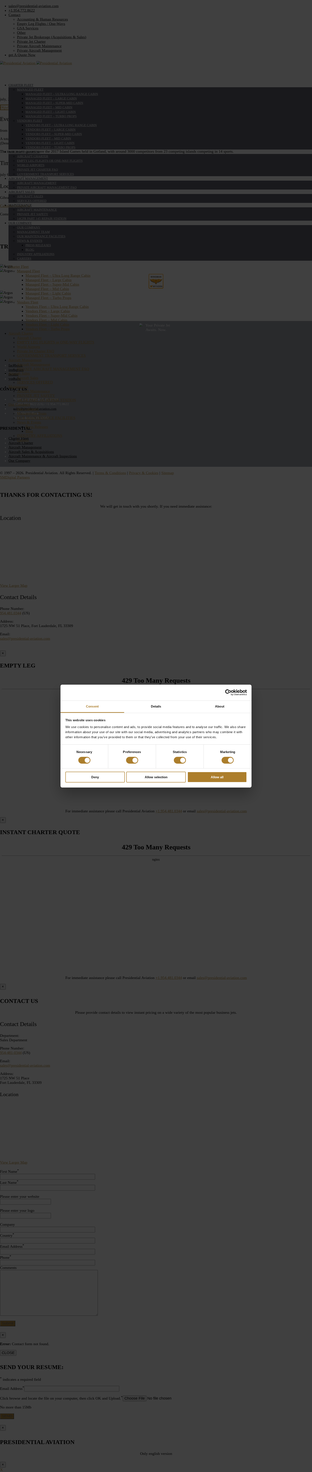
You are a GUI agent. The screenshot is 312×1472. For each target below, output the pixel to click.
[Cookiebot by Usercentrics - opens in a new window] (228, 692)
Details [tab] (156, 706)
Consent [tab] (92, 706)
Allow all (217, 777)
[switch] (132, 760)
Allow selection (156, 777)
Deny (95, 777)
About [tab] (219, 706)
